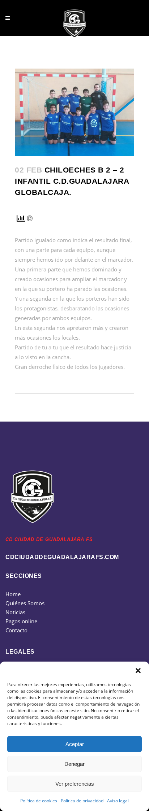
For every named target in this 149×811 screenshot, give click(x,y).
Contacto (16, 630)
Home (13, 594)
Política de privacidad (82, 801)
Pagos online (21, 621)
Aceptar (74, 744)
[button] (138, 670)
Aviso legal (118, 801)
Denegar (74, 764)
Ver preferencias (74, 784)
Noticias (15, 612)
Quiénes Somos (24, 603)
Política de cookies (38, 801)
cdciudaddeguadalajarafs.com (62, 557)
